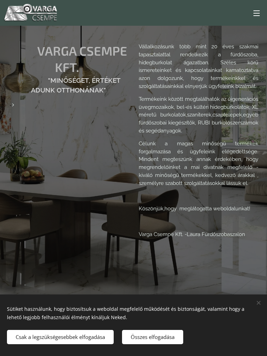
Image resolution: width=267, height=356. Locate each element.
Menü (257, 13)
